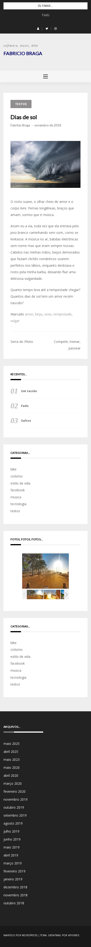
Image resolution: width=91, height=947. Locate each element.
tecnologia (18, 504)
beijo (38, 314)
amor (29, 314)
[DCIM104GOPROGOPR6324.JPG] (52, 594)
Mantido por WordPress (20, 935)
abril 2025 (11, 751)
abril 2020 (11, 775)
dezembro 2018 (15, 887)
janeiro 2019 (13, 879)
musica (15, 497)
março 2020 (13, 783)
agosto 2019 (13, 823)
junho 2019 (12, 839)
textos (21, 104)
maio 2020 (12, 767)
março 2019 (13, 863)
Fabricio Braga (23, 53)
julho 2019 (11, 831)
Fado (45, 15)
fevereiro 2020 (14, 791)
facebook (17, 490)
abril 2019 (11, 855)
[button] (38, 28)
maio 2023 (12, 759)
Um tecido (29, 391)
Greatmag (54, 935)
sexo (48, 314)
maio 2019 (12, 847)
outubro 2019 (14, 807)
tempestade (62, 314)
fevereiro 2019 (14, 871)
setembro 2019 (15, 815)
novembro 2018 (16, 895)
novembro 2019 (16, 799)
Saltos (26, 420)
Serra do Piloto (21, 341)
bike (13, 469)
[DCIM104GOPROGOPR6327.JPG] (35, 594)
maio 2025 (12, 743)
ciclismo (16, 476)
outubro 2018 (14, 903)
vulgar (15, 320)
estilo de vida (20, 483)
